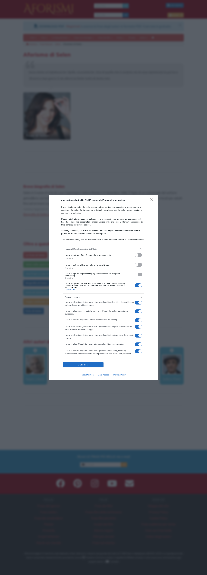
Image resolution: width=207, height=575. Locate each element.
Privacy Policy (119, 375)
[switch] (138, 255)
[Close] (152, 200)
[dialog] (103, 287)
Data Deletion (88, 375)
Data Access (103, 375)
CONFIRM (83, 365)
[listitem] (103, 248)
